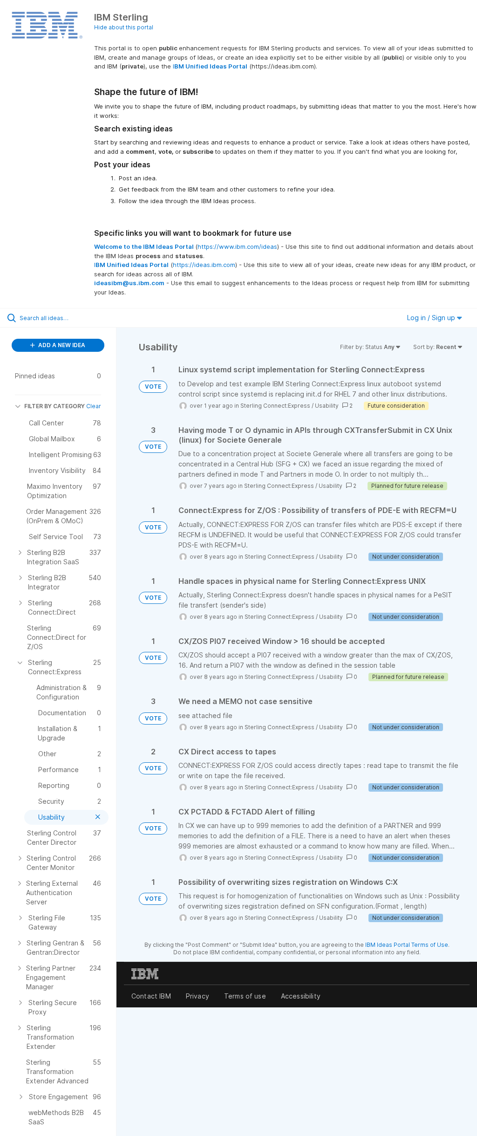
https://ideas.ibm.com (204, 264)
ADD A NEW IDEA (61, 345)
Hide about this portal (123, 27)
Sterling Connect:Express (275, 405)
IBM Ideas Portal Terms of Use (406, 944)
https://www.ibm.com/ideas (237, 246)
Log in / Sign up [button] (432, 318)
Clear (93, 406)
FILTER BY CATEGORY (54, 406)
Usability (327, 405)
